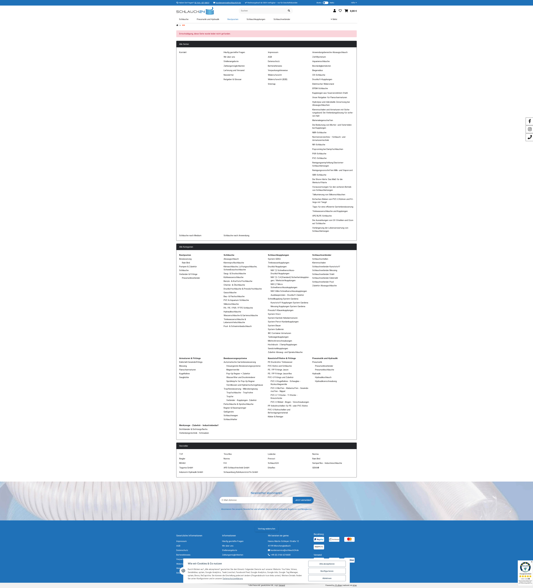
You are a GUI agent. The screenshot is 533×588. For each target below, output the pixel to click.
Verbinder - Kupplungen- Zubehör (241, 400)
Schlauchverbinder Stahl (323, 274)
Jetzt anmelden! (303, 500)
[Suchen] (289, 11)
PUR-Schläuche (319, 153)
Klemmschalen (319, 262)
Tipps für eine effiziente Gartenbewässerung (332, 207)
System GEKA (274, 259)
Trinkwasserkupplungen (278, 262)
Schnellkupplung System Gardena (283, 299)
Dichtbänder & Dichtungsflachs (193, 429)
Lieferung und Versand (234, 70)
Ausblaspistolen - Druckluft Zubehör (287, 295)
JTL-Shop (338, 585)
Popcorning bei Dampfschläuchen (327, 149)
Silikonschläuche (231, 304)
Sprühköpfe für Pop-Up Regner (240, 381)
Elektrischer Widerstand (323, 84)
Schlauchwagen (231, 415)
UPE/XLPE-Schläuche (322, 216)
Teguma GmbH (186, 467)
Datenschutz (274, 61)
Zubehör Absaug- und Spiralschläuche (285, 352)
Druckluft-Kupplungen (322, 79)
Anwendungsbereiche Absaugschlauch (330, 52)
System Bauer (274, 325)
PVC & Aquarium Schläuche (236, 300)
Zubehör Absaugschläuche (324, 285)
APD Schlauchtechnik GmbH (236, 467)
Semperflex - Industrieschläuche (327, 463)
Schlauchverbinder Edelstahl (325, 278)
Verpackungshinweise (278, 70)
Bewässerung (185, 259)
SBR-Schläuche (319, 175)
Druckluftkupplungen (277, 266)
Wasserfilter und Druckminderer (240, 377)
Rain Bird (186, 262)
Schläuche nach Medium (190, 235)
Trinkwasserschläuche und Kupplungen (330, 211)
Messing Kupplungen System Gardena (288, 306)
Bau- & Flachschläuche (234, 296)
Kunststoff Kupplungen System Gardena (289, 302)
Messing (183, 366)
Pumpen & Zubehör (188, 266)
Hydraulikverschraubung (326, 381)
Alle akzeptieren (327, 564)
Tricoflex (228, 454)
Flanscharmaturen (187, 369)
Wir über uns (229, 57)
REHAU (182, 463)
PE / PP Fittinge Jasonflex (280, 373)
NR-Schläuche (318, 144)
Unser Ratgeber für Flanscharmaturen (329, 97)
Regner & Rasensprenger (235, 408)
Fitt (225, 463)
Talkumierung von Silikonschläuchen (328, 194)
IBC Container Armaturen (279, 333)
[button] (353, 2)
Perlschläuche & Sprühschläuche (238, 404)
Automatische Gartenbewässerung (240, 362)
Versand (282, 585)
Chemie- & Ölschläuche (234, 285)
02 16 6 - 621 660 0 (201, 3)
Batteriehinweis (275, 66)
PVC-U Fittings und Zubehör (281, 377)
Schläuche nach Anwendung (236, 235)
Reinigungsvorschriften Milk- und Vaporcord (332, 170)
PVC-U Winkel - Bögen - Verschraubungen (290, 402)
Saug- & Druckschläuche (235, 273)
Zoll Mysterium (319, 57)
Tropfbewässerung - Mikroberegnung (241, 389)
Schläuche (184, 270)
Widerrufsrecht (275, 75)
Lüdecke (272, 454)
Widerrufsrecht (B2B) (277, 79)
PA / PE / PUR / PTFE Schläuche (238, 308)
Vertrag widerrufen (266, 528)
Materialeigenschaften (322, 120)
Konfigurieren (327, 571)
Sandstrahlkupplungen (278, 348)
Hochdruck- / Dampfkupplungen (282, 344)
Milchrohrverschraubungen (280, 341)
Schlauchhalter (230, 419)
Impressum (273, 52)
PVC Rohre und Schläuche (280, 366)
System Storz (274, 314)
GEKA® (315, 467)
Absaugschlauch (231, 259)
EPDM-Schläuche (320, 88)
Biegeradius (317, 70)
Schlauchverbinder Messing (324, 270)
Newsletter (229, 75)
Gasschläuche (230, 292)
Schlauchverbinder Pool (323, 282)
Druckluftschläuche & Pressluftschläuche (243, 289)
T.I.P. (181, 454)
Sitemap (272, 84)
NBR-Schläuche (319, 132)
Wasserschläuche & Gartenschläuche (241, 315)
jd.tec (355, 585)
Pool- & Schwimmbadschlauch (238, 326)
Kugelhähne (184, 373)
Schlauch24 (273, 463)
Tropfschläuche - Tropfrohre (239, 392)
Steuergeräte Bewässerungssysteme (243, 366)
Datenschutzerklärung (233, 578)
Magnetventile (232, 369)
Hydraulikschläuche (232, 311)
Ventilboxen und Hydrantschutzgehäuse (244, 385)
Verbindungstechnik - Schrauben (194, 433)
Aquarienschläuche (321, 61)
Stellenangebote (231, 61)
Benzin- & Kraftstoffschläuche (238, 281)
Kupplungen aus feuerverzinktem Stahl (330, 93)
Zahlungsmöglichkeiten (234, 66)
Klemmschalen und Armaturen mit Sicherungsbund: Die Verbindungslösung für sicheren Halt (332, 112)
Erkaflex (271, 467)
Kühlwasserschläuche (233, 277)
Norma (315, 454)
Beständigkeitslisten (321, 66)
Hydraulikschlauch (323, 377)
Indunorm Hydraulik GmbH (191, 472)
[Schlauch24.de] (195, 10)
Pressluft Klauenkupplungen (280, 310)
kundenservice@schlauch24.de (228, 3)
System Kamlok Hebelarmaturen (283, 318)
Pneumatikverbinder (191, 278)
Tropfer (229, 396)
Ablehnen (327, 578)
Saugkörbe (184, 377)
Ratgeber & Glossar (233, 79)
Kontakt (183, 52)
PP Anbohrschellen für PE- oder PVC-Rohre (288, 406)
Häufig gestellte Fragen (234, 52)
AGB (270, 57)
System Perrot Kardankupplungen (283, 321)
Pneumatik (317, 362)
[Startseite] (177, 25)
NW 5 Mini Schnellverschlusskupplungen (289, 291)
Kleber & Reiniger (275, 416)
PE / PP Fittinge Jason (278, 369)
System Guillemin (276, 329)
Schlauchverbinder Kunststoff (326, 266)
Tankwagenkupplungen (278, 337)
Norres (227, 458)
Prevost (271, 458)
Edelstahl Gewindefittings (191, 362)
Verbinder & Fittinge (188, 274)
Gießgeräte (229, 412)
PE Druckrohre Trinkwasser (280, 362)
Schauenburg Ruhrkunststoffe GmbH (241, 472)
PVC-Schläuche (319, 158)
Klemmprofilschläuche (234, 262)
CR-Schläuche (318, 75)
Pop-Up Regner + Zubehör (238, 373)
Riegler (182, 458)
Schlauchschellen (320, 259)
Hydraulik (316, 373)
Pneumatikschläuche (324, 369)
